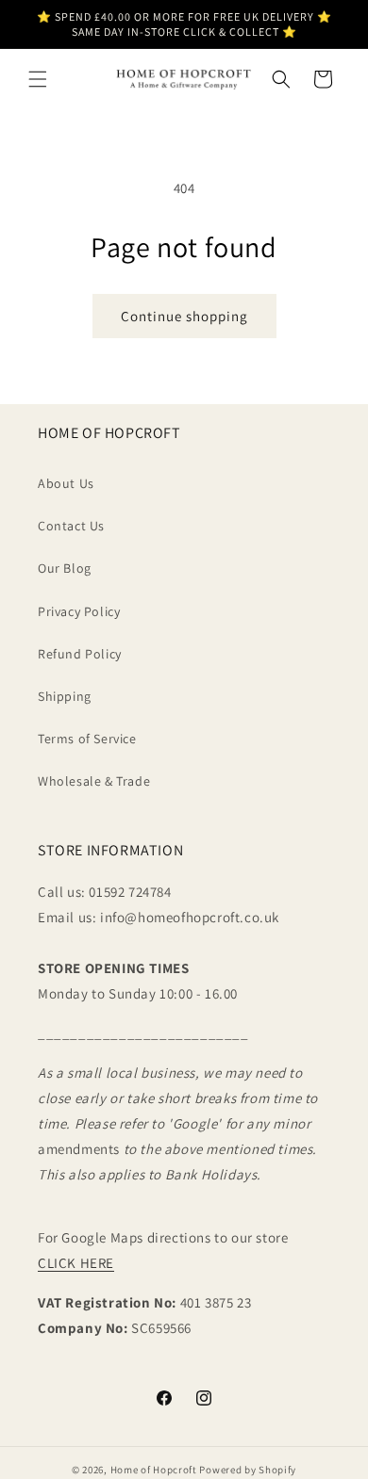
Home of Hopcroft (153, 1469)
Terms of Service (87, 738)
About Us (66, 483)
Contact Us (71, 525)
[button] (38, 79)
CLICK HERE (76, 1263)
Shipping (65, 696)
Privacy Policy (79, 611)
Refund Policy (80, 653)
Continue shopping (184, 316)
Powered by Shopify (247, 1469)
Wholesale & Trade (94, 780)
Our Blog (65, 568)
